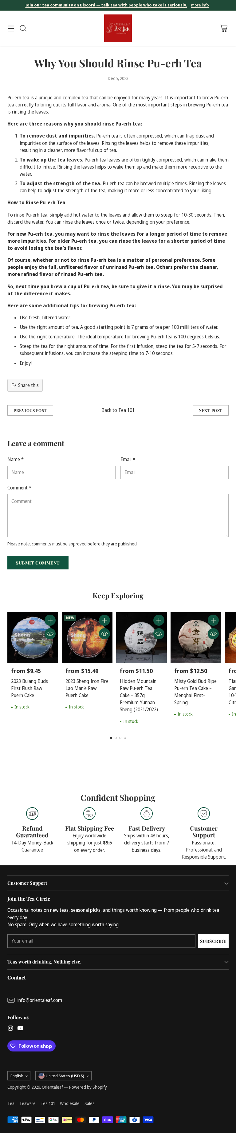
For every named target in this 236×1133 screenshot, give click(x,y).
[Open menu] (10, 28)
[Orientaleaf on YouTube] (20, 1029)
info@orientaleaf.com (39, 1000)
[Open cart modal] (223, 28)
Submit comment (38, 563)
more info (200, 5)
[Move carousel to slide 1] (111, 738)
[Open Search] (23, 28)
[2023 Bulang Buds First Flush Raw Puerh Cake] (32, 637)
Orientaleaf (52, 1087)
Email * (127, 459)
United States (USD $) (65, 1076)
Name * (15, 459)
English (16, 1076)
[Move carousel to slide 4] (125, 738)
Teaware (27, 1103)
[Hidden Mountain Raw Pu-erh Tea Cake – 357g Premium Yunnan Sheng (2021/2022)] (141, 637)
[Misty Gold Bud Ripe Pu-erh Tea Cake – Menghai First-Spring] (196, 637)
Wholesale (70, 1103)
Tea (10, 1103)
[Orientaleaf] (118, 28)
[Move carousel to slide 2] (116, 738)
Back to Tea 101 (118, 410)
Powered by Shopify (88, 1087)
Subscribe (213, 941)
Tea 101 (48, 1103)
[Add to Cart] (50, 620)
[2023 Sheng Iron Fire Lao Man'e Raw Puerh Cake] (87, 637)
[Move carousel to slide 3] (120, 738)
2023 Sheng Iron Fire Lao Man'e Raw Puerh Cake (86, 688)
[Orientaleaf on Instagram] (10, 1029)
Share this (28, 385)
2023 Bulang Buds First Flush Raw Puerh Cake (29, 688)
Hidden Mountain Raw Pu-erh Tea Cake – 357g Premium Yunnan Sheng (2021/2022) (139, 695)
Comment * (19, 488)
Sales (90, 1103)
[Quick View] (50, 633)
